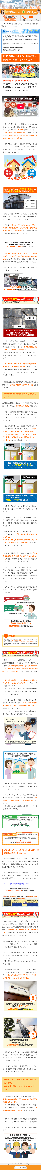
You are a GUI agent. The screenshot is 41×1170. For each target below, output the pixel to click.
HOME (4, 24)
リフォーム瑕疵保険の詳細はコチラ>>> (15, 884)
